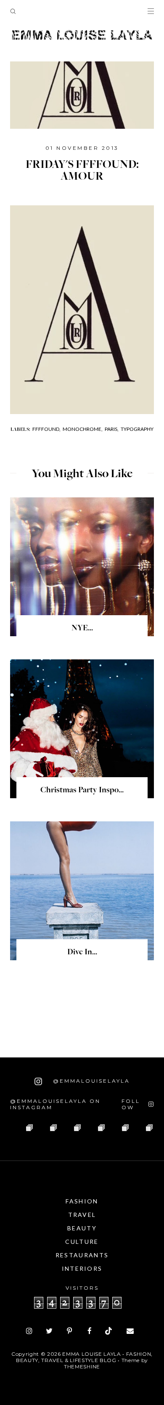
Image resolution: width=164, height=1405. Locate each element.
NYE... (82, 628)
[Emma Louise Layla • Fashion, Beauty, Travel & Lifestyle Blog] (82, 35)
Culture (81, 1241)
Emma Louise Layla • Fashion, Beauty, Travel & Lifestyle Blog (84, 1357)
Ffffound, (46, 429)
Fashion (82, 1201)
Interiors (82, 1268)
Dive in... (82, 952)
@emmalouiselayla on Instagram (55, 1104)
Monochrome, (83, 429)
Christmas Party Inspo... (82, 790)
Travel (82, 1214)
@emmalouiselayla (90, 1081)
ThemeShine (82, 1366)
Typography (137, 429)
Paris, (112, 429)
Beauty (82, 1228)
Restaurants (82, 1255)
